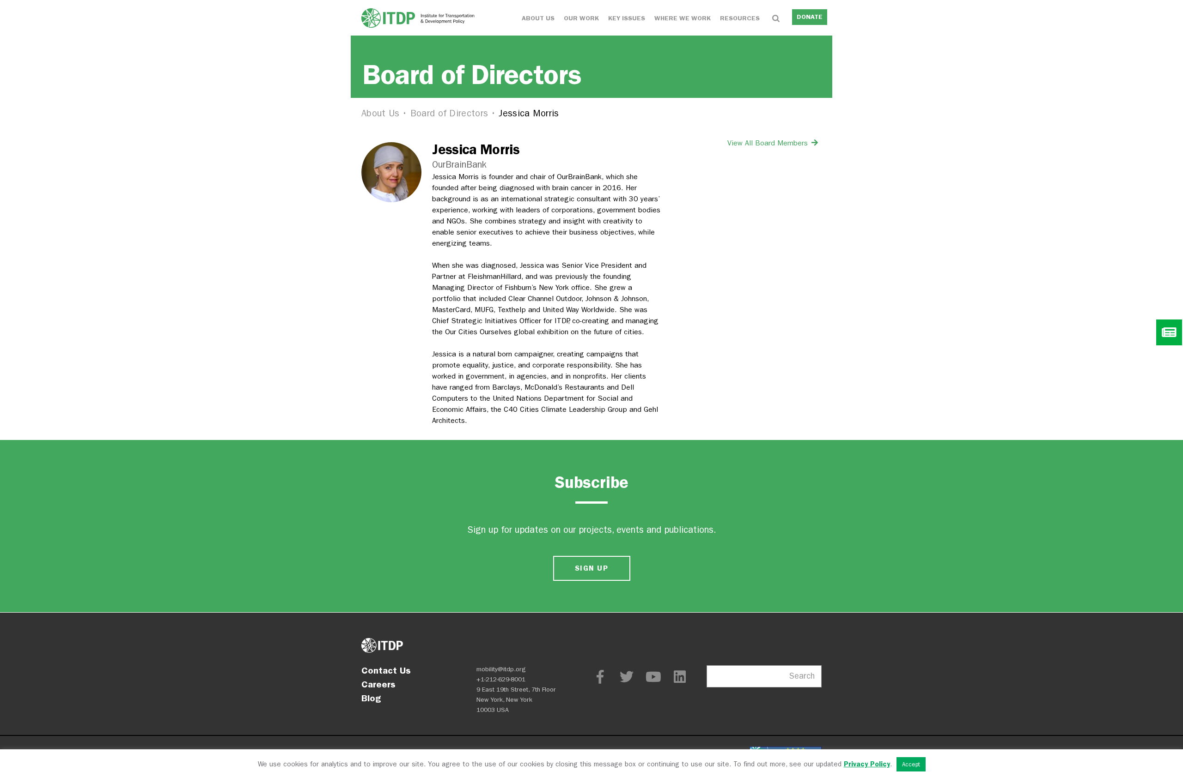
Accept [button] (911, 764)
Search (802, 676)
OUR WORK (581, 18)
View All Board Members (768, 143)
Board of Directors (449, 113)
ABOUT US (538, 18)
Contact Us (386, 670)
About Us (380, 113)
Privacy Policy (867, 764)
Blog (371, 698)
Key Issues (626, 18)
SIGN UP (591, 568)
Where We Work (682, 18)
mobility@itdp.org (501, 669)
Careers (378, 684)
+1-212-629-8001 (500, 679)
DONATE (810, 17)
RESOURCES (740, 18)
